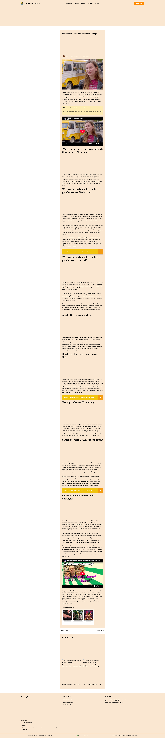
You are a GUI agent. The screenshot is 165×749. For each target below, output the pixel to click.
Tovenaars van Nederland (67, 684)
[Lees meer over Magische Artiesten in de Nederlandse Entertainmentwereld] (72, 661)
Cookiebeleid (24, 720)
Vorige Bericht (64, 630)
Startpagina (69, 3)
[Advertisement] (82, 16)
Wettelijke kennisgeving (26, 722)
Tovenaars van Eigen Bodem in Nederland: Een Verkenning (91, 665)
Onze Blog (90, 3)
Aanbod (83, 3)
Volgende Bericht (100, 630)
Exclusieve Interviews (68, 699)
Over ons (77, 3)
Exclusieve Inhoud (67, 704)
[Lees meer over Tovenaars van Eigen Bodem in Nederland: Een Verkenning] (93, 661)
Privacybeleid (24, 718)
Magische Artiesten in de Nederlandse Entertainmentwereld (71, 665)
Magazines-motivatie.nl (32, 3)
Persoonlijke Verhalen (68, 702)
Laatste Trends (66, 701)
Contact (97, 3)
